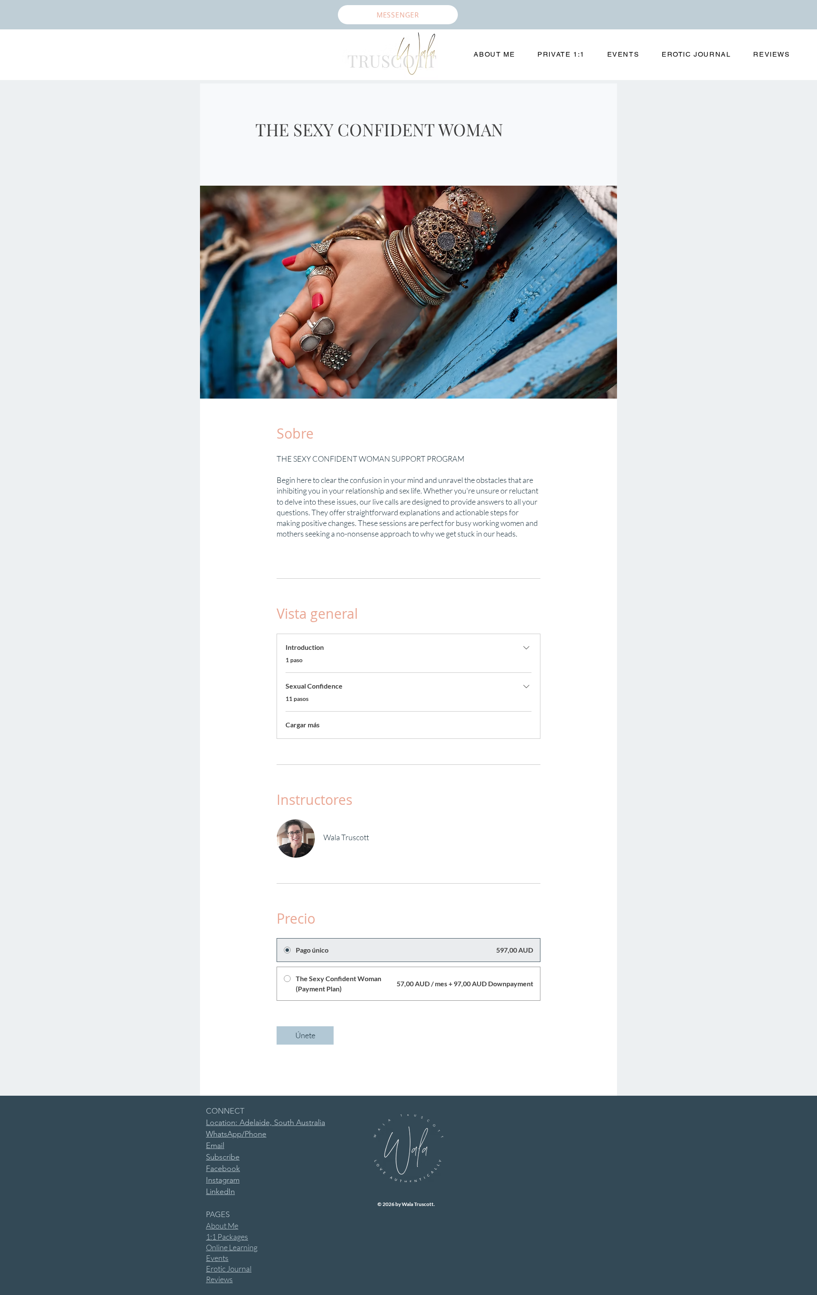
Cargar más (303, 725)
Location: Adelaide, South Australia (265, 1122)
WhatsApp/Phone (236, 1134)
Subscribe (223, 1157)
